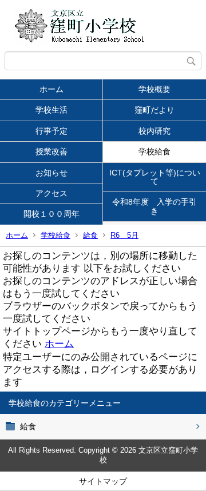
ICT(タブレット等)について (154, 177)
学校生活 (51, 109)
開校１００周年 (55, 213)
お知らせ (51, 172)
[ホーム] (103, 26)
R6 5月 (124, 235)
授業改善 (51, 151)
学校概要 (154, 89)
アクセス (51, 193)
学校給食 (154, 151)
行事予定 (51, 130)
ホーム (51, 89)
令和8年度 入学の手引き (154, 206)
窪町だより (154, 109)
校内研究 (154, 130)
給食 (90, 235)
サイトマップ (103, 481)
